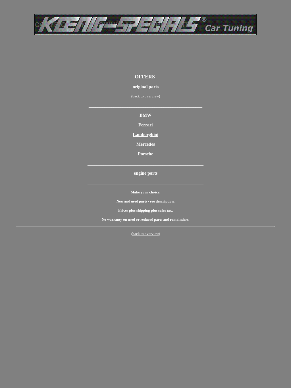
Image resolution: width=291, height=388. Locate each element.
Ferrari (145, 124)
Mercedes (145, 144)
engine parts (145, 173)
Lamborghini (145, 134)
